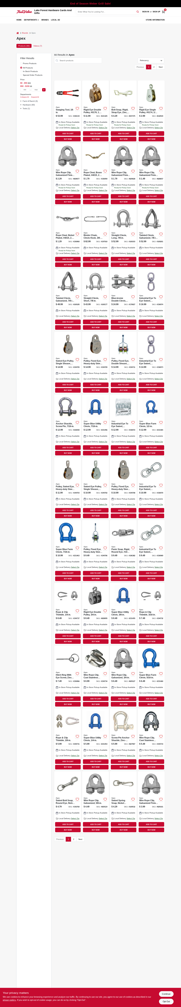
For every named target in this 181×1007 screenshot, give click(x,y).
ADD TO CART (67, 133)
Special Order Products (32, 75)
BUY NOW (68, 139)
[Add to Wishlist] (77, 108)
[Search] (138, 11)
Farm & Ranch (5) (30, 101)
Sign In (145, 12)
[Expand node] (21, 101)
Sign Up (156, 12)
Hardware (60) (29, 105)
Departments (30, 20)
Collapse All (24, 97)
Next (161, 67)
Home (19, 20)
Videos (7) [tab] (37, 46)
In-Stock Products (30, 71)
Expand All (35, 97)
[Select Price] (44, 89)
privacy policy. (9, 1000)
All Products (28, 67)
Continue (166, 994)
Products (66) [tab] (24, 46)
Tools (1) (26, 108)
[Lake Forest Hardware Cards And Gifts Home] (24, 11)
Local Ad (55, 20)
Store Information (155, 20)
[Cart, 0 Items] (163, 11)
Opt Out (166, 1001)
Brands (45, 20)
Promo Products (29, 63)
